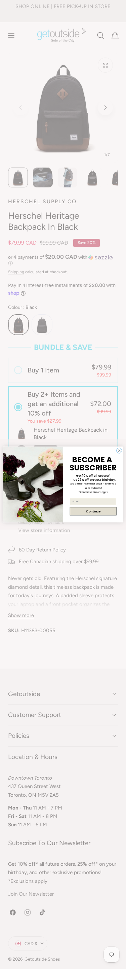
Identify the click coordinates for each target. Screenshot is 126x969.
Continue (93, 511)
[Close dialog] (119, 450)
